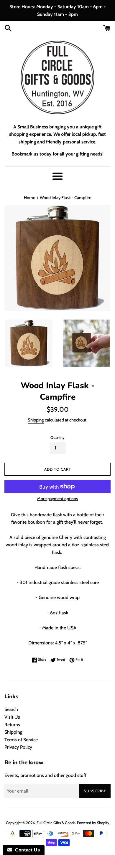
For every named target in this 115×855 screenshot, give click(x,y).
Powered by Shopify (93, 823)
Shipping (36, 420)
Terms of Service (21, 739)
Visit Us (12, 717)
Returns (12, 724)
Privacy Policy (18, 747)
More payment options (57, 498)
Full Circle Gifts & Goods (56, 823)
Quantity (57, 437)
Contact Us (26, 849)
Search (11, 709)
